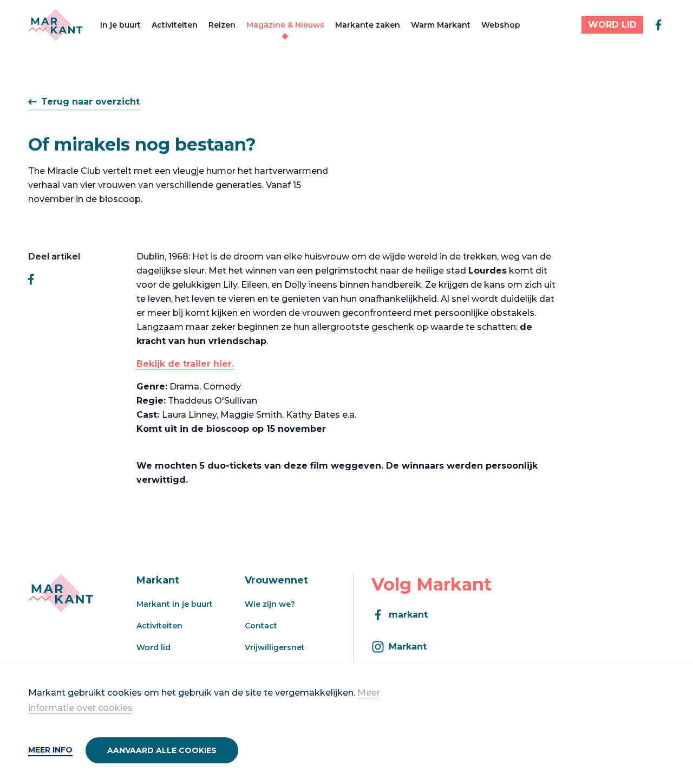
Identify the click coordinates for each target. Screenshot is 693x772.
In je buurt (120, 25)
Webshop (500, 25)
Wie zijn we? (270, 604)
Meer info (50, 750)
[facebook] (658, 24)
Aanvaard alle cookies (162, 750)
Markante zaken (367, 25)
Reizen (222, 25)
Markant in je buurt (174, 604)
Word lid (153, 647)
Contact (261, 626)
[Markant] (55, 25)
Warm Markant (440, 25)
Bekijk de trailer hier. (185, 364)
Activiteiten (175, 25)
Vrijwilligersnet (275, 647)
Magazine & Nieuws (285, 25)
